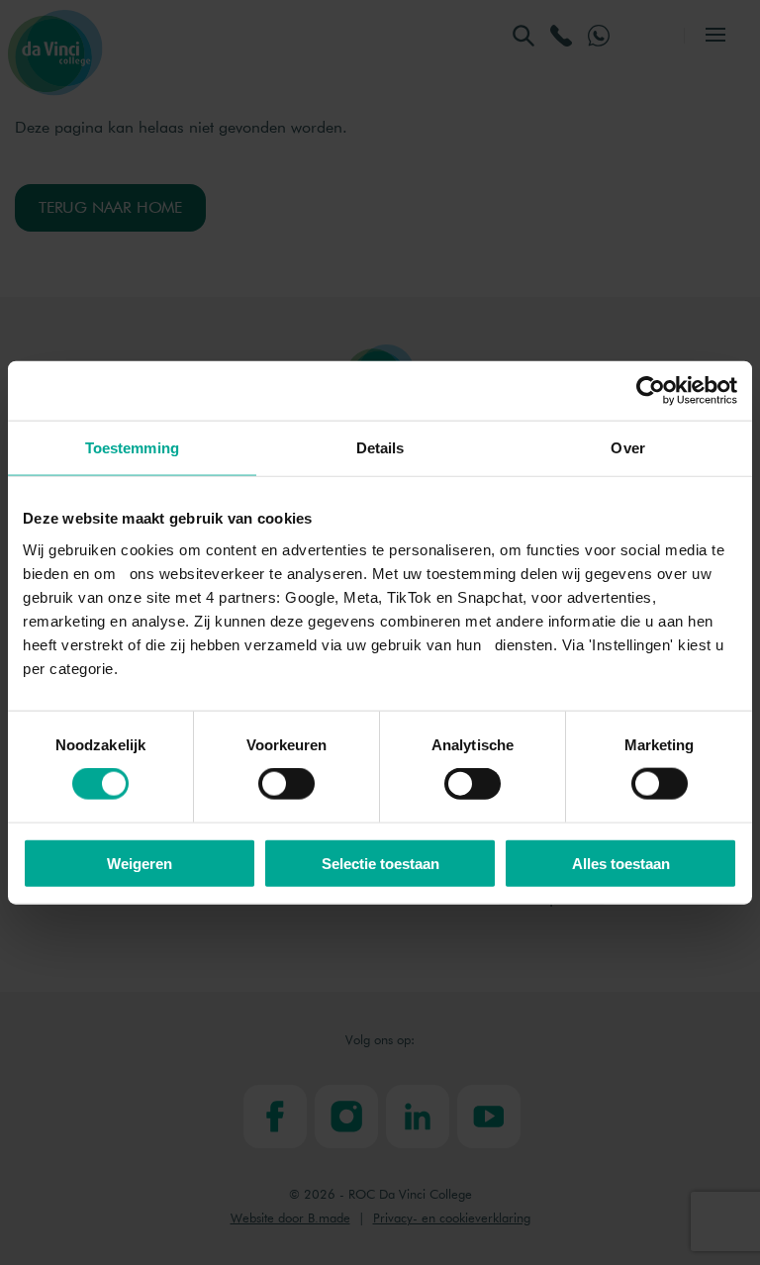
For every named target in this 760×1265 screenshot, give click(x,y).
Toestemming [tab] (132, 447)
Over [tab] (627, 447)
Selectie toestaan (380, 862)
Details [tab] (380, 447)
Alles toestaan (621, 862)
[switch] (286, 784)
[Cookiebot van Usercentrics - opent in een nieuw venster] (650, 391)
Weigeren (139, 862)
